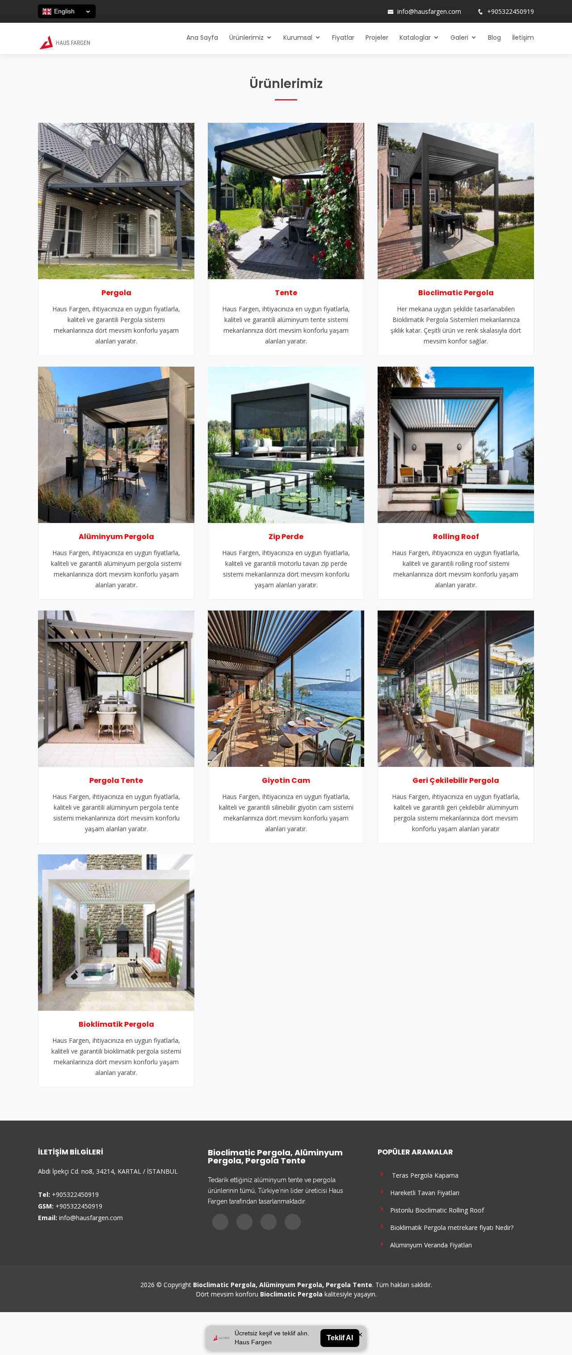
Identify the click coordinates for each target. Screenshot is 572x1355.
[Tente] (286, 200)
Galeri (459, 37)
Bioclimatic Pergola (456, 293)
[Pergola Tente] (116, 688)
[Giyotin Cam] (286, 688)
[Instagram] (351, 11)
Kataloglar (415, 37)
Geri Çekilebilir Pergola (455, 780)
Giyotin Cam (286, 780)
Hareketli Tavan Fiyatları (423, 1192)
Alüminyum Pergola (116, 536)
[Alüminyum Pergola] (116, 444)
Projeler (377, 37)
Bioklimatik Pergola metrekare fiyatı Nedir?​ (450, 1227)
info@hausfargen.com (429, 11)
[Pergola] (116, 200)
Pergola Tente (116, 780)
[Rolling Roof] (456, 444)
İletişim (523, 37)
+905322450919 (510, 11)
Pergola (116, 293)
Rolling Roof (456, 536)
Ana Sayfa (202, 37)
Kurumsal (297, 37)
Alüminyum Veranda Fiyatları (429, 1244)
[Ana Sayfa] (64, 42)
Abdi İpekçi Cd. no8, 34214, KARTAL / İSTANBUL (108, 1171)
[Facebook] (340, 11)
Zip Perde (286, 536)
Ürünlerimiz (246, 37)
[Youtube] (363, 11)
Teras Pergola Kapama (422, 1175)
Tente (286, 293)
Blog (494, 37)
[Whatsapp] (375, 11)
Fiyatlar (343, 37)
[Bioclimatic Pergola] (456, 200)
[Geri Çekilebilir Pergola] (456, 688)
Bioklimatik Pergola (116, 1024)
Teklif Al (340, 1338)
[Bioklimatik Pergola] (116, 932)
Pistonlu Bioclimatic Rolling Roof (435, 1209)
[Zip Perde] (286, 444)
